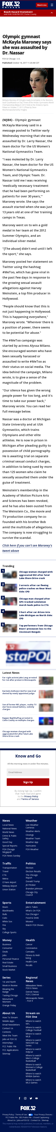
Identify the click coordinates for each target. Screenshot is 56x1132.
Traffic (6, 863)
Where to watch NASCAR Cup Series (33, 1043)
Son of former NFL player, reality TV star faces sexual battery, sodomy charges (19, 707)
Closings (30, 834)
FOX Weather (32, 849)
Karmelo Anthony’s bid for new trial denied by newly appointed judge (19, 692)
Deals (5, 951)
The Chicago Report (32, 876)
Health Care (31, 961)
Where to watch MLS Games (33, 1081)
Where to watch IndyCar (33, 1050)
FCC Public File (9, 1046)
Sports (6, 902)
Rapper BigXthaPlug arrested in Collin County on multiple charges (18, 719)
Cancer (29, 944)
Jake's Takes (32, 907)
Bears (5, 907)
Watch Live (42, 5)
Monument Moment (7, 1000)
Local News (8, 824)
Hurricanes (31, 845)
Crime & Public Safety (9, 837)
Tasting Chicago (10, 995)
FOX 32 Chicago (9, 58)
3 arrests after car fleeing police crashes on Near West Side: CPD (35, 588)
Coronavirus (31, 948)
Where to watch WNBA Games (33, 1075)
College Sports (9, 932)
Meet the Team (9, 1035)
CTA (4, 875)
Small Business (9, 966)
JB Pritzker (31, 884)
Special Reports (9, 845)
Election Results (33, 871)
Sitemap (6, 1053)
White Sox (7, 921)
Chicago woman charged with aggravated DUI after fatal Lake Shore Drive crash (36, 575)
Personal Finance (10, 958)
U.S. (18, 58)
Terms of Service (30, 799)
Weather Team (33, 838)
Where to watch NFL (33, 1022)
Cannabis (30, 951)
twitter (31, 1098)
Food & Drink (32, 917)
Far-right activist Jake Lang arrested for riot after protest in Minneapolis (19, 678)
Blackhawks (8, 910)
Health (30, 940)
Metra (5, 878)
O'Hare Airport (9, 882)
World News (8, 832)
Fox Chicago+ (32, 914)
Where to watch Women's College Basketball (34, 1067)
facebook (19, 1098)
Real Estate (7, 962)
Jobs (4, 955)
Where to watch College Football (33, 1029)
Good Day (7, 842)
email (36, 1098)
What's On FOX (33, 910)
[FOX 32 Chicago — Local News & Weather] (11, 4)
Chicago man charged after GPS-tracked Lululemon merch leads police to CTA (34, 601)
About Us (8, 1013)
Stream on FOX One (33, 1015)
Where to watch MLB (33, 1035)
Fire (4, 925)
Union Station (9, 889)
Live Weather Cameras (32, 826)
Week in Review (9, 985)
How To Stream (10, 1017)
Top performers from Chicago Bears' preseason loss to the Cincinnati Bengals (36, 628)
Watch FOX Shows (34, 925)
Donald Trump (33, 881)
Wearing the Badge (8, 990)
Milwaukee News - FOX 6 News (34, 987)
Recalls (29, 965)
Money (6, 940)
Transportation (9, 867)
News (6, 820)
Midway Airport (9, 885)
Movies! (29, 921)
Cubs (4, 917)
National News (9, 828)
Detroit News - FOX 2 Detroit (33, 993)
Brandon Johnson (34, 888)
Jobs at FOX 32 (9, 1039)
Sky (4, 928)
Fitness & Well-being (33, 956)
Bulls (4, 914)
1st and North (9, 981)
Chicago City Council (32, 893)
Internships (7, 1042)
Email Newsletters (11, 1024)
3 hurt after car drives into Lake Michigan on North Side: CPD (35, 615)
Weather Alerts (33, 831)
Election (29, 867)
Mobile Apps (8, 1021)
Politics (31, 863)
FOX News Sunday (11, 855)
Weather (31, 820)
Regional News (31, 979)
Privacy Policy (31, 796)
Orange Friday (9, 1005)
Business (6, 944)
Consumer (7, 948)
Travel (5, 871)
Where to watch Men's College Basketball (33, 1058)
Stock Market (8, 969)
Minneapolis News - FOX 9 (34, 999)
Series (6, 977)
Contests (6, 1031)
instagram (25, 1098)
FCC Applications (10, 1050)
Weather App (32, 842)
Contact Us (7, 1028)
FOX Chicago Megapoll (8, 850)
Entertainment (36, 902)
